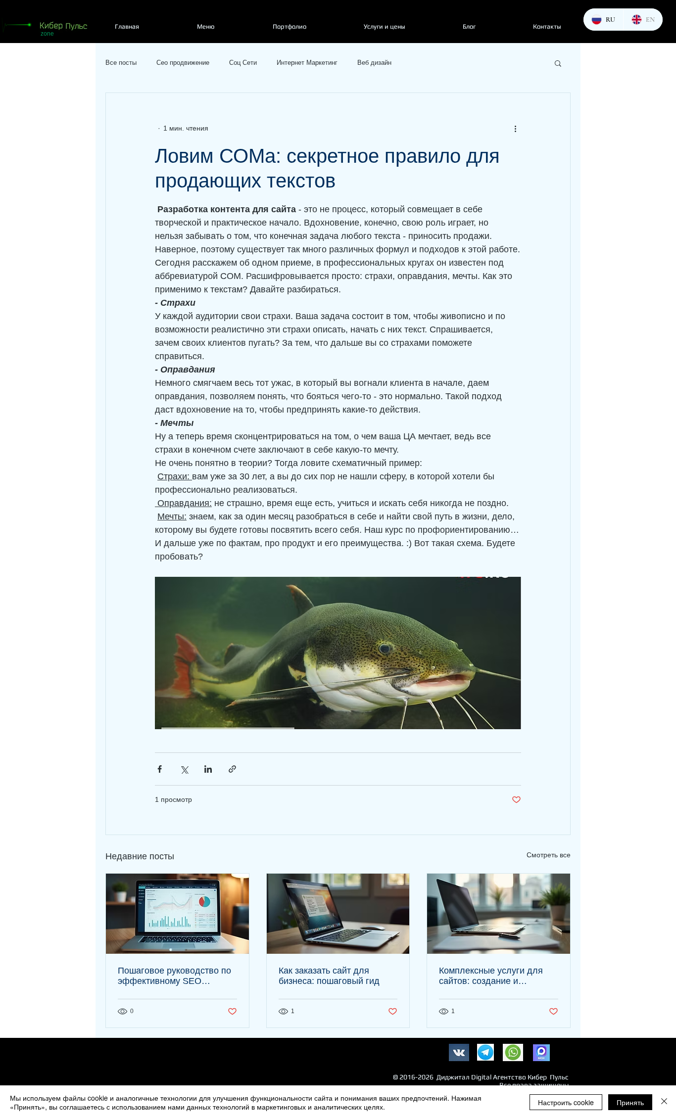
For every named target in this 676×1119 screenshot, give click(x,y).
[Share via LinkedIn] (208, 769)
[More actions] (515, 129)
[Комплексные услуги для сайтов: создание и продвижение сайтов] (498, 914)
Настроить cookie (566, 1102)
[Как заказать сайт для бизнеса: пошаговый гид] (338, 914)
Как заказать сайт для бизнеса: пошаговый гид (329, 976)
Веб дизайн (374, 62)
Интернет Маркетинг (307, 62)
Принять (630, 1102)
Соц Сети (243, 62)
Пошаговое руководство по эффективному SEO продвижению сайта (174, 976)
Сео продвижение (182, 62)
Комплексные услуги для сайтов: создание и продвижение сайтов (491, 976)
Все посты (121, 62)
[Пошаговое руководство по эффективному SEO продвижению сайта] (177, 914)
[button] (558, 63)
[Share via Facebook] (159, 769)
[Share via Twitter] (184, 769)
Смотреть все (549, 855)
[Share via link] (232, 769)
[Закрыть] (664, 1102)
